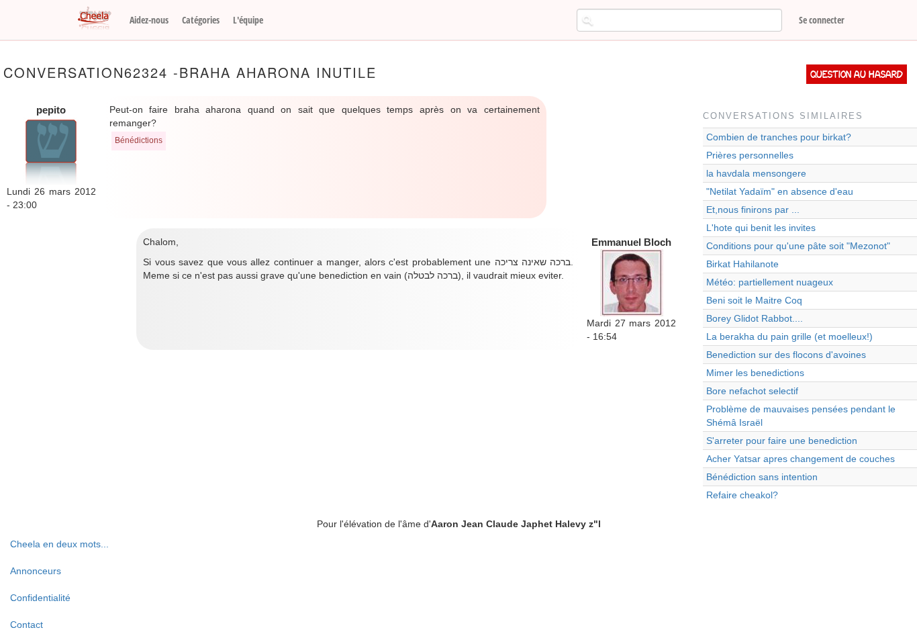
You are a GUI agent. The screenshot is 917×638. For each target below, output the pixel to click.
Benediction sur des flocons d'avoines (786, 354)
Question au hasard (856, 74)
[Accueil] (99, 18)
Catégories (201, 19)
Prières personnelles (749, 155)
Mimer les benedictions (755, 372)
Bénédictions (138, 140)
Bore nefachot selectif (752, 390)
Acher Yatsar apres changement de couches (800, 458)
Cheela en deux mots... (59, 544)
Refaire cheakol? (742, 495)
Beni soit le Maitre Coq (754, 300)
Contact (26, 624)
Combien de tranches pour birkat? (778, 137)
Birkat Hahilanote (742, 264)
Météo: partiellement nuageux (769, 282)
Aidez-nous (149, 19)
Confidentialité (40, 597)
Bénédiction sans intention (762, 476)
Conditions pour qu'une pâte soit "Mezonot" (798, 245)
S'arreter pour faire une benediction (781, 440)
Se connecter (821, 19)
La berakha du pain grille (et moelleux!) (789, 336)
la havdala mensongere (756, 173)
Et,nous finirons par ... (753, 209)
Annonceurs (35, 570)
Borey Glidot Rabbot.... (754, 318)
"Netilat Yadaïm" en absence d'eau (779, 191)
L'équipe (248, 19)
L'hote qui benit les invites (761, 227)
